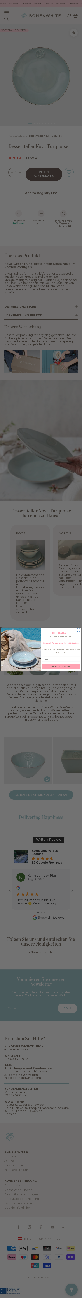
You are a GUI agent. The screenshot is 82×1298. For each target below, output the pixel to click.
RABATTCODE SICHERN (61, 666)
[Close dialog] (78, 630)
